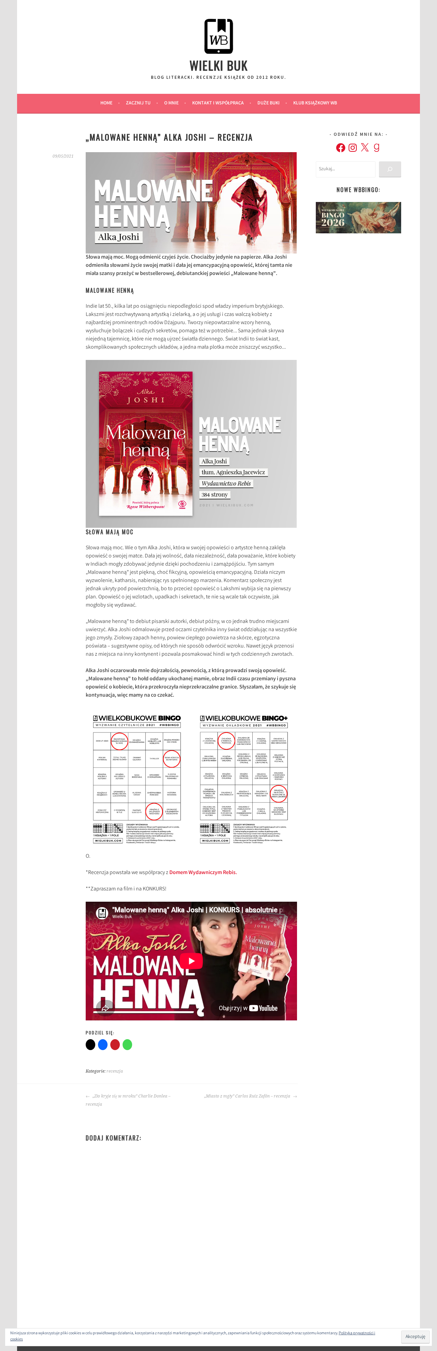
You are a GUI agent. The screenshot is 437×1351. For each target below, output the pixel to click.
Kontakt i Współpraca (218, 103)
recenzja (115, 1071)
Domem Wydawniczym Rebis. (203, 873)
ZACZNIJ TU (138, 103)
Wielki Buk (218, 65)
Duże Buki (268, 103)
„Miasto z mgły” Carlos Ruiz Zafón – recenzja (247, 1096)
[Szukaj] (390, 169)
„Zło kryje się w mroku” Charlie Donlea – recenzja (128, 1100)
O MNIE (171, 103)
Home (106, 103)
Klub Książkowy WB (315, 103)
